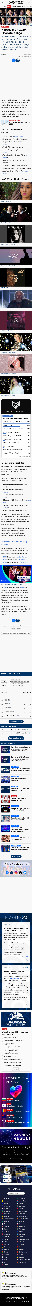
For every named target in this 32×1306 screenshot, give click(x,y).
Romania (22, 1229)
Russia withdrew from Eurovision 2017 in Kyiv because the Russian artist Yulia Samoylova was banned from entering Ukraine (16, 1286)
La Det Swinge (22, 557)
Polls (18, 628)
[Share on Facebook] (14, 60)
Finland (6, 1239)
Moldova (22, 1206)
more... (29, 689)
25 (24, 708)
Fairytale (23, 562)
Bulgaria (6, 1221)
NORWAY (4, 26)
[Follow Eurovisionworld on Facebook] (2, 2)
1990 (21, 682)
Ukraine (21, 1257)
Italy (5, 1262)
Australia (6, 1206)
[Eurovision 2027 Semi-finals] (29, 733)
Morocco (22, 1214)
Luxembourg (23, 1201)
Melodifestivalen (14, 978)
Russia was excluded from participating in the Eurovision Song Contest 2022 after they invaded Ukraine (14, 1275)
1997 (18, 682)
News (8, 6)
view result (16, 1069)
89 (30, 704)
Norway (7, 626)
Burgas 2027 (25, 6)
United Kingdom (24, 1260)
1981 (24, 682)
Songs (19, 6)
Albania (6, 1198)
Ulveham (7, 708)
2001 (15, 682)
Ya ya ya (7, 700)
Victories (3, 680)
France (5, 1242)
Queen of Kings (9, 712)
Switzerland (23, 1252)
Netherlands (23, 1216)
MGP (12, 626)
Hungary (6, 1252)
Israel (5, 1260)
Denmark (6, 1234)
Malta (21, 1203)
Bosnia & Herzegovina (9, 1219)
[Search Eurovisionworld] (2, 6)
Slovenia (22, 1244)
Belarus (6, 1214)
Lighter (8, 704)
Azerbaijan (7, 1211)
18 (24, 704)
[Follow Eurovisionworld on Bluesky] (24, 872)
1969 (18, 683)
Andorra (6, 1201)
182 (30, 716)
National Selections (19, 626)
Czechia (6, 1231)
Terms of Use (13, 1301)
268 (30, 712)
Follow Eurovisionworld (16, 864)
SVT (27, 1002)
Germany (6, 1247)
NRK (27, 626)
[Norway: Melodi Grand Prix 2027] (25, 730)
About (3, 1301)
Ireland (5, 1257)
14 (24, 700)
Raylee (4, 487)
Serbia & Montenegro (24, 1239)
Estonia (6, 1237)
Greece (6, 1249)
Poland (21, 1224)
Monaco (21, 1208)
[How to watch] (27, 730)
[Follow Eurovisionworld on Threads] (20, 872)
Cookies (20, 1301)
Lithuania (22, 1198)
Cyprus (5, 1229)
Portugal (22, 1226)
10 (24, 716)
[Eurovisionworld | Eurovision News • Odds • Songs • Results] (16, 2)
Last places (4, 682)
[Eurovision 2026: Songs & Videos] (16, 1091)
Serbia (21, 1237)
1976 (12, 683)
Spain (21, 1247)
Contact (8, 1301)
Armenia (6, 1203)
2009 (5, 562)
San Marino (22, 1234)
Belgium (6, 1216)
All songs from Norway (16, 721)
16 (30, 708)
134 (30, 700)
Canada (6, 1224)
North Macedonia (24, 1219)
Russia (21, 1231)
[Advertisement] (16, 81)
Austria (6, 1208)
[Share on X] (18, 60)
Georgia (6, 1244)
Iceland (6, 1254)
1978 (27, 682)
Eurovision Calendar (15, 738)
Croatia (6, 1226)
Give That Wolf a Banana (11, 716)
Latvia (5, 1265)
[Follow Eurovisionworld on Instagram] (4, 2)
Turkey (21, 1254)
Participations (4, 678)
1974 (15, 683)
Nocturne (22, 559)
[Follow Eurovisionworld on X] (11, 872)
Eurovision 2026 (16, 1080)
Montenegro (23, 1211)
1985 (5, 557)
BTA (27, 957)
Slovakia (21, 1242)
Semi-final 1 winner (18, 136)
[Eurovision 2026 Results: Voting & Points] (16, 1137)
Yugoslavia (22, 1262)
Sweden (25, 967)
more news (16, 856)
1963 (21, 683)
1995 (5, 559)
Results (14, 6)
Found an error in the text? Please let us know (17, 633)
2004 (12, 682)
